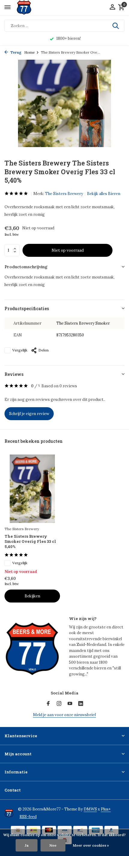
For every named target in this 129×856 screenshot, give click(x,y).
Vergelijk (19, 350)
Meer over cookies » (91, 845)
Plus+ (106, 809)
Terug (15, 52)
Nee (53, 845)
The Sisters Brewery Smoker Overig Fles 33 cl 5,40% (30, 541)
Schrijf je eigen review (29, 413)
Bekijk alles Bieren (103, 193)
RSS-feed (28, 816)
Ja (26, 845)
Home (29, 52)
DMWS (90, 809)
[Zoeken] (116, 26)
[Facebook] (48, 703)
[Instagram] (59, 703)
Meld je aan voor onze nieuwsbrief (64, 714)
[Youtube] (70, 703)
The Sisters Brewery (64, 193)
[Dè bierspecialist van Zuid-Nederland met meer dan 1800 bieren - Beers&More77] (29, 7)
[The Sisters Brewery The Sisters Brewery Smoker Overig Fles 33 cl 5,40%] (32, 489)
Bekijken (32, 596)
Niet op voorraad (68, 250)
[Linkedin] (80, 703)
